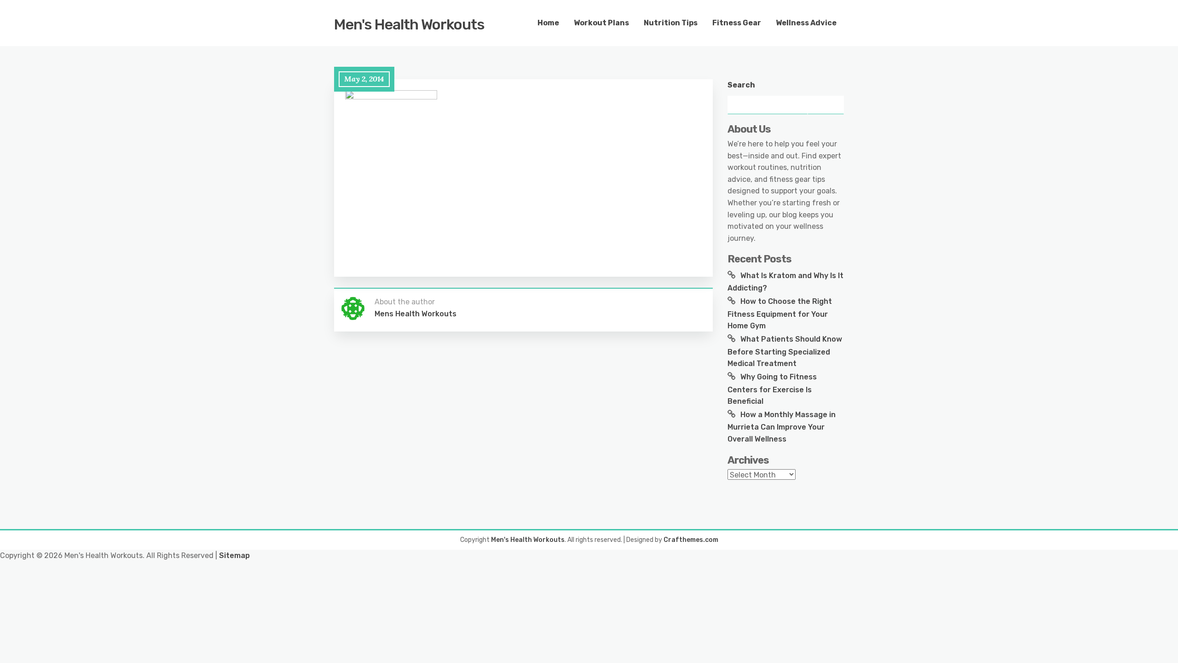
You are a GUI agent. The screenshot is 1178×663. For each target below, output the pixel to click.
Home (548, 22)
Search (741, 85)
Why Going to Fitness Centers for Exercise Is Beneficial (772, 389)
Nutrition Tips (671, 22)
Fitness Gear (736, 22)
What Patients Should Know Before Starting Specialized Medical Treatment (785, 351)
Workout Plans (601, 22)
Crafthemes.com (691, 540)
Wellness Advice (806, 22)
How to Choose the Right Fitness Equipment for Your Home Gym (780, 313)
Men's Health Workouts (409, 24)
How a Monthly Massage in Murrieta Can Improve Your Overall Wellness (782, 426)
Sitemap (234, 555)
